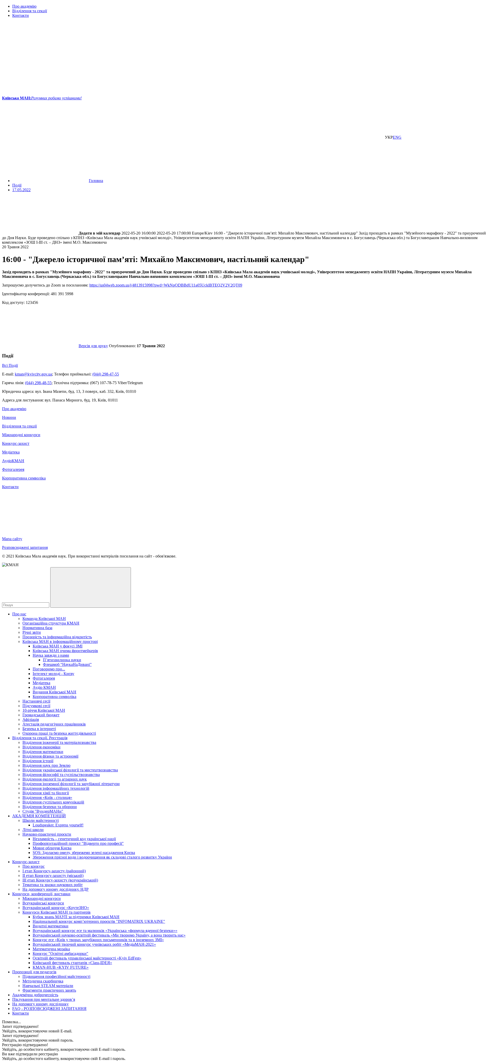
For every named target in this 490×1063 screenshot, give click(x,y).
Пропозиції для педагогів (34, 972)
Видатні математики (50, 926)
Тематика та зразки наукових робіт (52, 885)
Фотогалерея (13, 469)
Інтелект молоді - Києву (53, 673)
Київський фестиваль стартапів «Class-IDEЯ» (72, 963)
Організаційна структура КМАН (50, 623)
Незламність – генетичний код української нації (74, 839)
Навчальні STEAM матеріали (47, 985)
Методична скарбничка (42, 981)
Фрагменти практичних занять (49, 990)
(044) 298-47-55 (105, 374)
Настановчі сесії (36, 701)
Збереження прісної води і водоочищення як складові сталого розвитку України (102, 857)
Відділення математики (42, 751)
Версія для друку (93, 346)
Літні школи (33, 829)
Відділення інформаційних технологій (55, 788)
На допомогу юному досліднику (40, 1004)
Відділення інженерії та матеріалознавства (59, 742)
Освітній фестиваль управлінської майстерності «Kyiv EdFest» (87, 958)
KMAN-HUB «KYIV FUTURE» (61, 967)
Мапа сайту (12, 539)
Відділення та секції (29, 11)
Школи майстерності (40, 820)
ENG (397, 137)
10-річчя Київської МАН (43, 710)
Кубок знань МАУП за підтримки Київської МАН (76, 917)
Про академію (24, 6)
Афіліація (30, 719)
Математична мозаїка (51, 949)
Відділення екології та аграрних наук (54, 779)
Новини (9, 417)
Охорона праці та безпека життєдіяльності (59, 733)
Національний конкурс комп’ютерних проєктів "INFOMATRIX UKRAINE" (99, 921)
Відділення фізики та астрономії (50, 756)
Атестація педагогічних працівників (54, 724)
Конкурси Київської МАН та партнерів (56, 912)
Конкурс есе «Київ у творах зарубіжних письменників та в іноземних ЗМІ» (98, 940)
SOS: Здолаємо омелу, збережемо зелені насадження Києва (84, 852)
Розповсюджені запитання (25, 547)
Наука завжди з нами (51, 655)
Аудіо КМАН (44, 687)
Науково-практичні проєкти (46, 834)
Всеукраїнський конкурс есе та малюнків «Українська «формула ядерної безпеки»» (105, 930)
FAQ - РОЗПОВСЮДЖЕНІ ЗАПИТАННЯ (49, 1008)
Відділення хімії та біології (45, 793)
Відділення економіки (41, 747)
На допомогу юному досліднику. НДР (55, 889)
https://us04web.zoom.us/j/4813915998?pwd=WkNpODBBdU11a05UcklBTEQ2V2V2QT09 (165, 285)
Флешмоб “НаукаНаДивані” (67, 664)
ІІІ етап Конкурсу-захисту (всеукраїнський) (60, 880)
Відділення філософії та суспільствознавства (61, 774)
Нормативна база (37, 628)
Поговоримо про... (49, 669)
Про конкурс (33, 866)
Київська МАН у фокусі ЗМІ (57, 646)
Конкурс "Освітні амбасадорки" (60, 953)
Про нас (19, 614)
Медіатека (11, 452)
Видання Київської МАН (54, 692)
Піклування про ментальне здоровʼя (43, 999)
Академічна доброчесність (35, 995)
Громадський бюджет (40, 715)
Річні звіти (31, 632)
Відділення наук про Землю (46, 765)
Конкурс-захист (15, 443)
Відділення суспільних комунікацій (53, 802)
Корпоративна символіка (24, 478)
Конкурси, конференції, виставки (41, 894)
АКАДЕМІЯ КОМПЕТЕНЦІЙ (39, 816)
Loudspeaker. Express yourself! (58, 825)
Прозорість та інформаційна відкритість (57, 637)
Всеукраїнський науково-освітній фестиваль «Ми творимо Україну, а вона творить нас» (109, 935)
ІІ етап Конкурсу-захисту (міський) (52, 875)
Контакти (20, 15)
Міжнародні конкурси (21, 435)
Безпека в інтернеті (39, 729)
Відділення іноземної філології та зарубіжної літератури (71, 784)
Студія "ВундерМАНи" (42, 811)
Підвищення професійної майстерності (56, 976)
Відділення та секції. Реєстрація (39, 738)
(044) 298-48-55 (38, 383)
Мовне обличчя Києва (52, 848)
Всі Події (10, 365)
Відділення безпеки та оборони (49, 807)
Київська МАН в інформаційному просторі (60, 641)
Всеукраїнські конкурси (43, 903)
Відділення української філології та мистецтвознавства (70, 770)
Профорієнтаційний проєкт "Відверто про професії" (78, 843)
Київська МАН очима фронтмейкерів (65, 651)
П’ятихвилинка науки (62, 660)
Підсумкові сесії (36, 706)
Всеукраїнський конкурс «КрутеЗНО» (55, 907)
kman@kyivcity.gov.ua (33, 374)
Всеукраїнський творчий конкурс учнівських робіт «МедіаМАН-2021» (94, 944)
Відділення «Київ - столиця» (47, 797)
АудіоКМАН (13, 461)
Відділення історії (37, 761)
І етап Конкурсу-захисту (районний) (54, 871)
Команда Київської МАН (44, 618)
